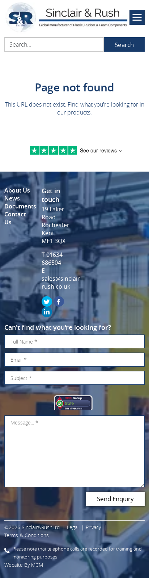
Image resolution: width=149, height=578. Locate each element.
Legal (72, 527)
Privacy (93, 527)
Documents (20, 206)
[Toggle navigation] (137, 17)
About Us (17, 190)
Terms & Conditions (26, 535)
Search (124, 44)
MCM (37, 564)
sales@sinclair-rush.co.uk (62, 282)
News (12, 198)
